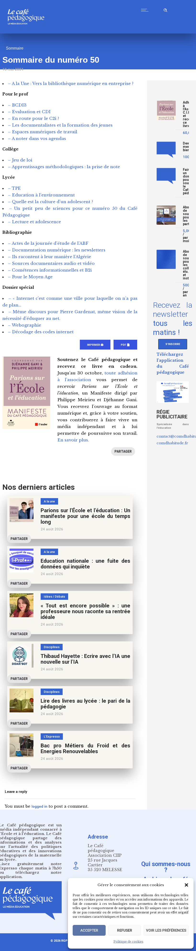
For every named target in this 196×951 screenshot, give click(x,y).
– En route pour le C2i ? (33, 118)
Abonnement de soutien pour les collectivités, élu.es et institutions (186, 265)
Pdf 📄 (125, 344)
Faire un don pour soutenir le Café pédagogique (186, 181)
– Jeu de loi (20, 160)
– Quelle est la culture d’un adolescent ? (50, 201)
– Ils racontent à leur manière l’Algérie (49, 256)
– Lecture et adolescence (34, 221)
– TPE (14, 188)
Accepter (89, 930)
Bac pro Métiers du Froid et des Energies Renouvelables (85, 748)
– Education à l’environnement (41, 195)
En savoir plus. (73, 440)
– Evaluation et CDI (29, 111)
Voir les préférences (166, 930)
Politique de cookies (128, 941)
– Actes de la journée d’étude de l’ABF (48, 243)
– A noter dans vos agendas (37, 138)
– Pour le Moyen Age (30, 276)
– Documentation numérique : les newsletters (56, 250)
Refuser (124, 930)
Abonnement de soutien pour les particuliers (186, 216)
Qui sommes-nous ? (165, 866)
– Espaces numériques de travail (42, 131)
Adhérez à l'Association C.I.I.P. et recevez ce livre (186, 114)
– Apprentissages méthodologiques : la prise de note (64, 166)
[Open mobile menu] (146, 10)
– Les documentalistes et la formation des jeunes (60, 125)
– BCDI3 (17, 105)
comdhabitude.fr (172, 443)
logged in (39, 806)
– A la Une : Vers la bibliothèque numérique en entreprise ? (70, 83)
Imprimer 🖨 (95, 344)
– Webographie (24, 325)
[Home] (28, 32)
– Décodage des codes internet (41, 331)
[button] (186, 885)
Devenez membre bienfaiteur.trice (186, 147)
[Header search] (165, 9)
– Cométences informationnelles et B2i (50, 270)
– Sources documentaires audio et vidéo (51, 263)
